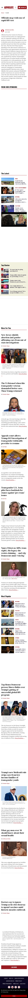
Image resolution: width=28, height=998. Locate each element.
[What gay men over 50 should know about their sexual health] (14, 848)
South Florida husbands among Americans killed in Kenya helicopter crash (20, 184)
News (16, 178)
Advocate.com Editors (10, 29)
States (17, 619)
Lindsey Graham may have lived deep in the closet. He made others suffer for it (21, 643)
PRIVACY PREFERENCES (7, 983)
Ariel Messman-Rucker (6, 838)
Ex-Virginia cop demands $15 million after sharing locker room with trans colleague (20, 625)
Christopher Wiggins (6, 346)
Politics (17, 610)
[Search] (16, 7)
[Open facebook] (9, 987)
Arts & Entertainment (20, 188)
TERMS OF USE (16, 983)
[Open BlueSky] (12, 987)
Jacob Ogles (4, 446)
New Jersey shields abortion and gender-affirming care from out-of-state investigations (14, 338)
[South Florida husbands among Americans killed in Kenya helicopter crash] (7, 181)
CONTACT (6, 978)
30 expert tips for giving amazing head (16, 270)
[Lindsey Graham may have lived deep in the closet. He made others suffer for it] (7, 640)
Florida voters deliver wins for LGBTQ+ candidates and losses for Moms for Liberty (21, 211)
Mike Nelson (14, 578)
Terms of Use (5, 991)
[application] (14, 219)
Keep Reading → (10, 480)
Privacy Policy (23, 990)
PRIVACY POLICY (18, 981)
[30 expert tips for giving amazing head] (5, 270)
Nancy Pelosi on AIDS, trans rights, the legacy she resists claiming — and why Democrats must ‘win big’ (13, 552)
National (17, 197)
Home (2, 13)
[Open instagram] (19, 987)
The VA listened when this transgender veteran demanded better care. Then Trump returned (13, 387)
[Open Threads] (15, 987)
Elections (17, 206)
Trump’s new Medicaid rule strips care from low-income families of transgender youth (13, 776)
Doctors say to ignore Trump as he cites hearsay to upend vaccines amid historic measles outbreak (13, 906)
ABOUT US (11, 978)
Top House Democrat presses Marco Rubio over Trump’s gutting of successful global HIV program (13, 689)
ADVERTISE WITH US (10, 981)
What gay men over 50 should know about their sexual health (12, 833)
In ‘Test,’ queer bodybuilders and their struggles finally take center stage (20, 193)
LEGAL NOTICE (22, 983)
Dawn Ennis (4, 498)
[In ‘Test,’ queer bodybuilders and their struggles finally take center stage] (7, 190)
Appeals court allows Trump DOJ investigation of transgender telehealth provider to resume (13, 439)
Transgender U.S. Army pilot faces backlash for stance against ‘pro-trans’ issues (13, 491)
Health (7, 13)
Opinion (17, 638)
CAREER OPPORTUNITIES (19, 978)
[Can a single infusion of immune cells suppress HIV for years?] (5, 286)
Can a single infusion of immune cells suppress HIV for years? (18, 287)
